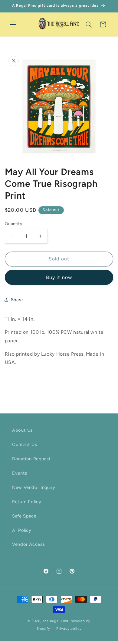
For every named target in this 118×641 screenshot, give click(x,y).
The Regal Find (55, 621)
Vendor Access (28, 544)
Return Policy (26, 501)
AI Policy (21, 530)
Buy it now (59, 277)
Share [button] (17, 299)
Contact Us (24, 444)
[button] (13, 24)
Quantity (13, 223)
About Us (22, 430)
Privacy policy (68, 628)
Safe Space (24, 516)
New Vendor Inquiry (33, 487)
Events (19, 473)
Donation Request (31, 459)
